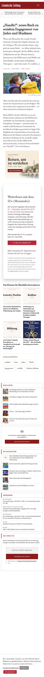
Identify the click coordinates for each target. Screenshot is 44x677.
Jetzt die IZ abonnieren (22, 442)
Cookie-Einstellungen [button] (11, 668)
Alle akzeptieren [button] (10, 672)
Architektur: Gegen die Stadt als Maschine (23, 397)
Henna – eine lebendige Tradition (20, 411)
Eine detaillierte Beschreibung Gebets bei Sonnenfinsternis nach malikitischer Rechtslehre (23, 458)
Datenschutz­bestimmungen (27, 561)
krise (16, 362)
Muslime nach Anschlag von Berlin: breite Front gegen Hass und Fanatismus (25, 472)
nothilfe (20, 368)
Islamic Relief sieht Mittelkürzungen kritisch (23, 404)
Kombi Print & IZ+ (28, 209)
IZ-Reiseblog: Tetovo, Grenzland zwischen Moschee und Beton (14, 13)
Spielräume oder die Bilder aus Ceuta (21, 485)
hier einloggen (25, 253)
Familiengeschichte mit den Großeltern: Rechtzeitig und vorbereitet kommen (22, 391)
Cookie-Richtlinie (25, 664)
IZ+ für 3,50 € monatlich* (22, 243)
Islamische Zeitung (11, 5)
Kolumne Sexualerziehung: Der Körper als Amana (23, 420)
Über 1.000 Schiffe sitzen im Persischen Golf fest (19, 529)
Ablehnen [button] (24, 668)
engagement (9, 368)
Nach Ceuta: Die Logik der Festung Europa (23, 464)
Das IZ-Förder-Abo (17, 212)
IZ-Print (24, 234)
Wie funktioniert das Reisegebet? (20, 478)
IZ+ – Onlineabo (14, 209)
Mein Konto (14, 271)
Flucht (31, 362)
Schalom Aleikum (33, 368)
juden (23, 362)
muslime (7, 362)
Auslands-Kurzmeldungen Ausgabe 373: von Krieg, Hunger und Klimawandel (19, 510)
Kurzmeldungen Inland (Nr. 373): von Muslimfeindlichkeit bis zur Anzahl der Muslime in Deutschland (22, 517)
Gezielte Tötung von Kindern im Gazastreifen (17, 524)
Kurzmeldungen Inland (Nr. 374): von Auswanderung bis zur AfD (21, 502)
